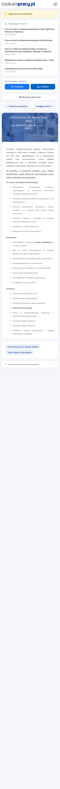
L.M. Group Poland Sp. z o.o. (27, 125)
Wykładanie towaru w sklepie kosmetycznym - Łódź (29, 60)
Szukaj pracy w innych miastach (23, 364)
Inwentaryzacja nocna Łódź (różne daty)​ (24, 68)
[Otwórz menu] (55, 4)
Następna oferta (43, 106)
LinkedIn (44, 86)
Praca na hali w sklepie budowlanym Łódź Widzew (28, 40)
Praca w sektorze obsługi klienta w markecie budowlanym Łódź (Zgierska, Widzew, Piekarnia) (28, 50)
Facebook (18, 86)
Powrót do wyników (18, 106)
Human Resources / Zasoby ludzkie (23, 347)
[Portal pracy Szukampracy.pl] (18, 4)
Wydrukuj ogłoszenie (31, 97)
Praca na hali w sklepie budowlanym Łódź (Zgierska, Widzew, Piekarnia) (30, 30)
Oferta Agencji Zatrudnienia (19, 352)
